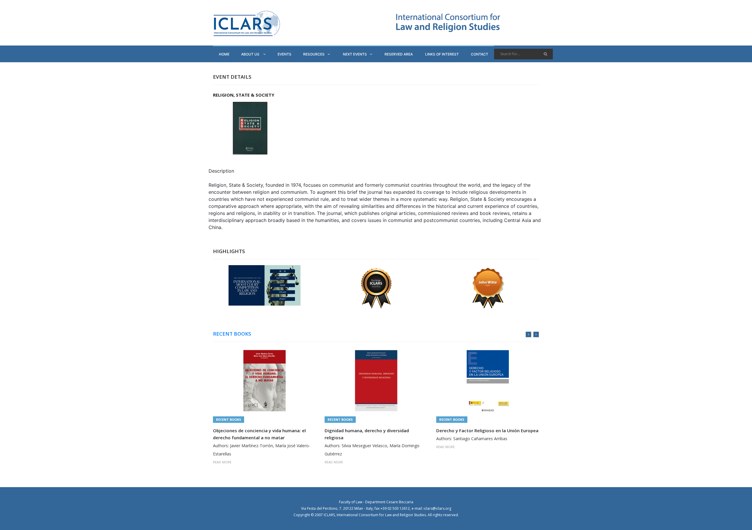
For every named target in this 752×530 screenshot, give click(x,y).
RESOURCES (314, 54)
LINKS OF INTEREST (442, 54)
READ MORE (222, 462)
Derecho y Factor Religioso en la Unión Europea (487, 430)
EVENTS (284, 54)
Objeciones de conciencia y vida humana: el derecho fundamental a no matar (259, 434)
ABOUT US (250, 54)
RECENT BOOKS (232, 334)
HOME (224, 54)
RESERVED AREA (399, 54)
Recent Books (228, 419)
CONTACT (479, 54)
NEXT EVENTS (355, 54)
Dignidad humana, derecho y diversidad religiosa (367, 434)
